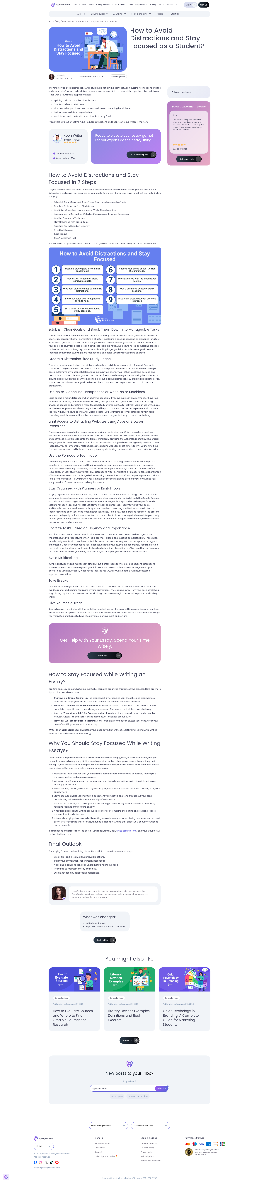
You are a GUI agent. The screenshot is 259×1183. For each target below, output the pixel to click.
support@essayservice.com (47, 1167)
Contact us (100, 1147)
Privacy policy (147, 1152)
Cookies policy (147, 1147)
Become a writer (102, 1143)
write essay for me (127, 830)
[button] (104, 5)
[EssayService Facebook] (35, 1162)
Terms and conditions (151, 1160)
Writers (77, 5)
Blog (58, 21)
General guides (118, 76)
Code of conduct (149, 1143)
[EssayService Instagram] (40, 1162)
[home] (60, 5)
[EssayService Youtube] (57, 1162)
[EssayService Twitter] (46, 1162)
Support (98, 1152)
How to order (88, 5)
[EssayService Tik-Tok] (51, 1162)
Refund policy (147, 1156)
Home (51, 21)
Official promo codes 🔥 (106, 1156)
